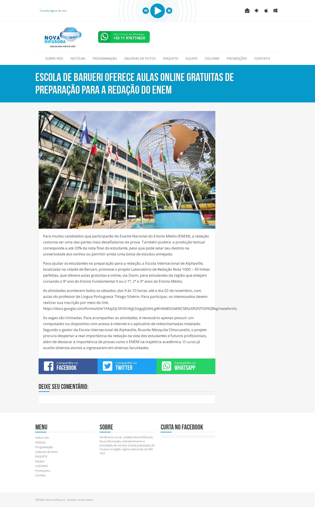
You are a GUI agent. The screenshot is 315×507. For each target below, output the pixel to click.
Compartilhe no (67, 366)
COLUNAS (212, 58)
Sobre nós (54, 58)
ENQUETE (170, 58)
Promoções (237, 58)
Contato (262, 58)
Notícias (77, 58)
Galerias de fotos (140, 58)
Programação (105, 58)
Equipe (192, 58)
